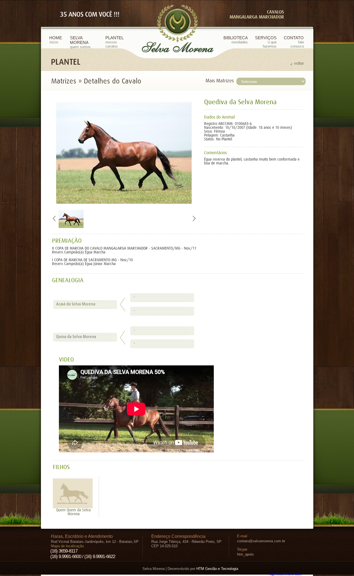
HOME (55, 39)
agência (286, 574)
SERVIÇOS (266, 41)
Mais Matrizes (219, 80)
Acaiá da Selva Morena (75, 304)
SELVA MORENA (80, 42)
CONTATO (294, 41)
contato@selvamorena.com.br (261, 541)
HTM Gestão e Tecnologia (217, 569)
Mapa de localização (67, 546)
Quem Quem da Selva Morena (73, 512)
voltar (299, 63)
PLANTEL (114, 41)
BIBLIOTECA (235, 39)
